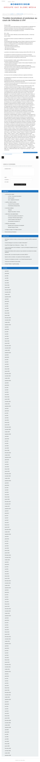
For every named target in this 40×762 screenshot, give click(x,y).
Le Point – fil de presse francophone (14, 196)
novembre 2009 (8, 722)
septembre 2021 (8, 406)
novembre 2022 (8, 375)
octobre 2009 (7, 725)
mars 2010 (7, 713)
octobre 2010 (7, 697)
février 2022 (7, 396)
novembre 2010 (8, 694)
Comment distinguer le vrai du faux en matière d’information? (16, 242)
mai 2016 (6, 543)
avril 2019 (6, 464)
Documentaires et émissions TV (14, 221)
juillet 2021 (7, 410)
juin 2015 (6, 566)
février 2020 (7, 450)
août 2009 (7, 729)
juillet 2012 (7, 648)
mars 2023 (7, 366)
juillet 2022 (7, 385)
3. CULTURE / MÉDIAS (9, 208)
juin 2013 (6, 622)
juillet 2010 (7, 704)
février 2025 (7, 313)
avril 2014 (6, 599)
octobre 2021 (7, 403)
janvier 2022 (7, 399)
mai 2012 (6, 652)
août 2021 (7, 408)
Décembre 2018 (8, 473)
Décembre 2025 (8, 289)
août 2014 (7, 590)
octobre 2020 (7, 431)
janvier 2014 (7, 606)
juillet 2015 (7, 564)
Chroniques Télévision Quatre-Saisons (15, 217)
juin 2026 (6, 275)
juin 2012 (6, 650)
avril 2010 (6, 711)
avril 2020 (6, 445)
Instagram (23, 4)
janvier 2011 (7, 690)
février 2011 (7, 687)
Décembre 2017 (8, 501)
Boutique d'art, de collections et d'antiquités (16, 225)
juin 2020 (6, 441)
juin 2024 (6, 331)
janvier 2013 (7, 634)
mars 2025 (7, 310)
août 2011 (6, 673)
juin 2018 (6, 487)
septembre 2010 (8, 699)
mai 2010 (6, 708)
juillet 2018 (7, 485)
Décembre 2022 (8, 373)
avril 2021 (6, 417)
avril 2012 (6, 655)
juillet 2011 (7, 676)
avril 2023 (6, 364)
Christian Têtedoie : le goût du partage (12, 263)
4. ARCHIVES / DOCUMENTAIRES (11, 214)
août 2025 (7, 299)
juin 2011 (6, 678)
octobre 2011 (7, 669)
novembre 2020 (8, 429)
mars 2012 (7, 657)
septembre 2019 (8, 457)
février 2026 (7, 285)
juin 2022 (6, 387)
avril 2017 (6, 520)
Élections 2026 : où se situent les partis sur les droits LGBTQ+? (16, 254)
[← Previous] (3, 157)
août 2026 (7, 271)
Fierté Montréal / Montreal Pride (14, 205)
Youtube (21, 4)
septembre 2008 (8, 755)
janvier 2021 (7, 424)
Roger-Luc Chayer (20, 13)
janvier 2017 (7, 527)
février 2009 (7, 743)
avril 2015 (6, 571)
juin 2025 (6, 303)
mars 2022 (7, 394)
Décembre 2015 (8, 555)
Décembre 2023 (8, 345)
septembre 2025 (8, 296)
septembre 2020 (8, 434)
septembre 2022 (8, 380)
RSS (25, 4)
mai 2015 (6, 569)
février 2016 (7, 550)
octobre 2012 (7, 641)
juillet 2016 (7, 538)
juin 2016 (6, 541)
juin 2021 (6, 413)
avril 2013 (6, 627)
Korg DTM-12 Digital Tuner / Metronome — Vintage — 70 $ (16, 245)
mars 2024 (7, 338)
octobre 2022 (7, 378)
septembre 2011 (8, 671)
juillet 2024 (7, 329)
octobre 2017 (7, 506)
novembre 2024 (8, 320)
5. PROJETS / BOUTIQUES (10, 223)
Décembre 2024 (8, 317)
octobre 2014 (7, 585)
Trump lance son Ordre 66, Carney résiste (12, 261)
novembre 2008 (8, 750)
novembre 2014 (8, 583)
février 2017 (7, 524)
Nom (6, 177)
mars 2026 (7, 282)
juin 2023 (6, 359)
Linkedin (19, 4)
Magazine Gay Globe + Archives (14, 211)
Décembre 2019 (8, 452)
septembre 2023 (8, 352)
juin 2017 (6, 515)
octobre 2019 (7, 455)
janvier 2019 (7, 471)
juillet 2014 (7, 592)
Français (9, 1)
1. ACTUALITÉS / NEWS (9, 194)
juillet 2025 (7, 301)
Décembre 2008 (8, 748)
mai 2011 (6, 680)
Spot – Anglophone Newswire (13, 199)
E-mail (27, 4)
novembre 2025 (8, 292)
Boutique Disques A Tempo (13, 227)
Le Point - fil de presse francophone (30, 152)
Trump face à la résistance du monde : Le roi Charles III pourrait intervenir (18, 259)
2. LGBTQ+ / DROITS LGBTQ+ (10, 202)
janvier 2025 (7, 315)
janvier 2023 (7, 371)
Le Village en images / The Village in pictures (13, 229)
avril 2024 (6, 336)
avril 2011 (6, 683)
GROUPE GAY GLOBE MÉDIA (20, 7)
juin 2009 (6, 734)
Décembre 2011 (8, 664)
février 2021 (7, 422)
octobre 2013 (7, 613)
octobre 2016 (7, 531)
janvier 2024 (7, 343)
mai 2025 (6, 306)
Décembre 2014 (8, 580)
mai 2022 (6, 389)
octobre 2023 (7, 350)
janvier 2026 (7, 287)
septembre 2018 (8, 480)
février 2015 (7, 576)
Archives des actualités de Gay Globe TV (15, 215)
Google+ (15, 4)
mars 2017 (7, 522)
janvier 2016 (7, 552)
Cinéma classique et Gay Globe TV (14, 219)
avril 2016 (6, 545)
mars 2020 (7, 448)
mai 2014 (6, 597)
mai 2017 (6, 517)
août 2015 (7, 562)
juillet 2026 (7, 273)
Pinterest (17, 4)
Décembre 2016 (8, 529)
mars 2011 (7, 685)
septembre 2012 (8, 643)
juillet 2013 (7, 620)
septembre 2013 (8, 615)
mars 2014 (7, 601)
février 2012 (7, 659)
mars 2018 (7, 494)
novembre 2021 (8, 401)
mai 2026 (6, 278)
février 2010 (7, 715)
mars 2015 (7, 573)
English (13, 1)
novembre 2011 (8, 666)
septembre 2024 (8, 324)
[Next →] (37, 157)
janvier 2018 (7, 499)
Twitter (13, 4)
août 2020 (7, 436)
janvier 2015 (7, 578)
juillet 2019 (7, 459)
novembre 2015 (8, 557)
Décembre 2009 (8, 720)
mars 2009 (7, 741)
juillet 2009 (7, 732)
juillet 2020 (7, 438)
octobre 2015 (7, 559)
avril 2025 (6, 308)
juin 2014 (6, 594)
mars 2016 (7, 548)
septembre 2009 (8, 727)
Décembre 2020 (8, 427)
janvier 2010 (7, 718)
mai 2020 (6, 443)
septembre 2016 (8, 534)
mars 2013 (7, 629)
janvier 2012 (7, 662)
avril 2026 (6, 280)
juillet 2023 (7, 357)
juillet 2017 (7, 513)
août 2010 (7, 701)
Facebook (11, 4)
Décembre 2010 (8, 692)
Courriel (7, 179)
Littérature (10, 209)
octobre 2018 (7, 478)
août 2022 (7, 382)
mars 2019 (7, 466)
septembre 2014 (8, 587)
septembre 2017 (8, 508)
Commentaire (8, 168)
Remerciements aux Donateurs (10, 231)
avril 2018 (6, 492)
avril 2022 (6, 392)
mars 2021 (7, 420)
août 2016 (7, 536)
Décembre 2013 (8, 608)
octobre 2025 (7, 294)
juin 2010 (6, 706)
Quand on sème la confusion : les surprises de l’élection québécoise (17, 256)
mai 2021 (6, 415)
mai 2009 (6, 736)
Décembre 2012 (8, 636)
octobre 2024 (7, 322)
